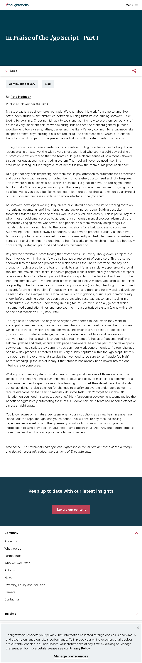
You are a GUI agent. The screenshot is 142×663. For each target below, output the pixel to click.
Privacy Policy (80, 648)
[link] (71, 509)
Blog (48, 83)
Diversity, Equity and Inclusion (24, 585)
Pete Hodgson (21, 97)
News (8, 577)
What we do (12, 548)
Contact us (12, 599)
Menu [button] (129, 4)
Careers (9, 592)
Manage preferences (71, 656)
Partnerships (12, 556)
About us (10, 541)
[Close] (138, 627)
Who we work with (17, 563)
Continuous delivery (22, 83)
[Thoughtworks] (17, 5)
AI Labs (9, 570)
